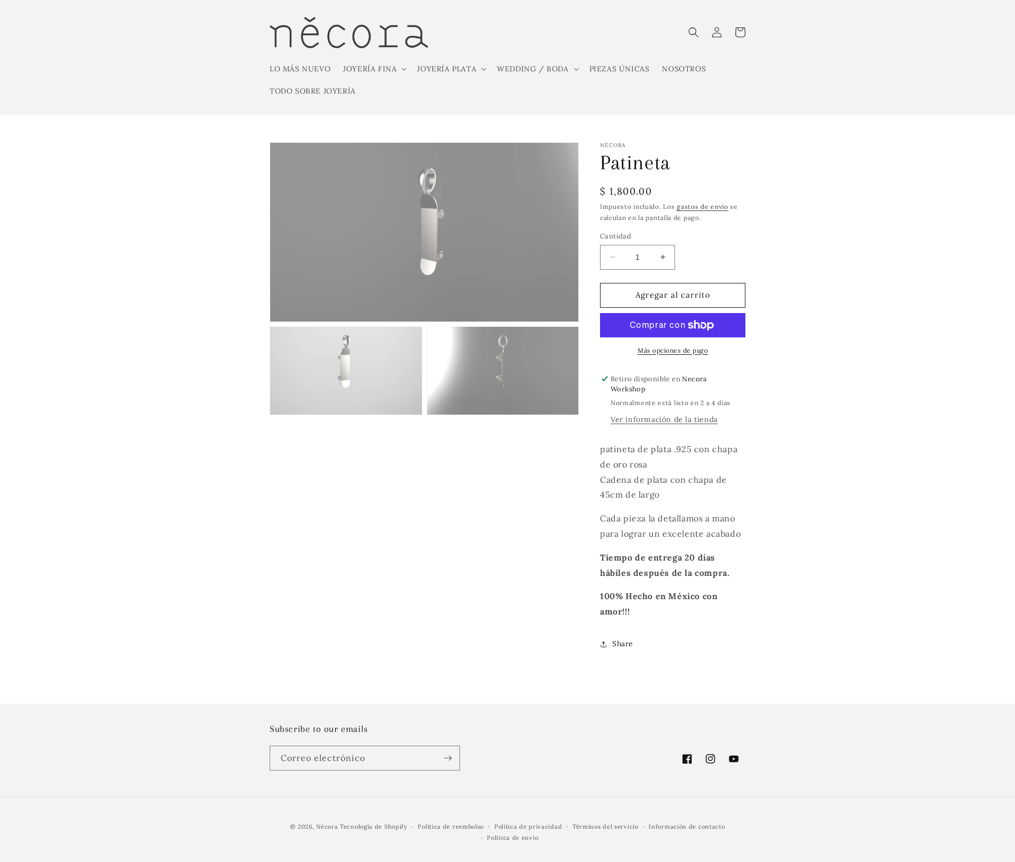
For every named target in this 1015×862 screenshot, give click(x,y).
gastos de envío (702, 206)
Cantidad (615, 236)
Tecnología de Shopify (374, 826)
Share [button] (622, 643)
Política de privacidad (528, 826)
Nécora (327, 826)
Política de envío (512, 837)
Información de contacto (687, 826)
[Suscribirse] (447, 758)
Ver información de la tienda (664, 419)
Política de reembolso (451, 826)
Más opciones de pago (673, 350)
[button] (374, 69)
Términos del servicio (606, 826)
